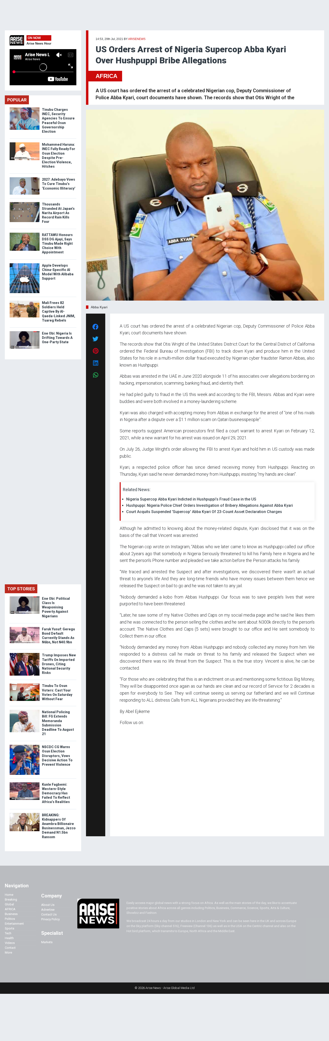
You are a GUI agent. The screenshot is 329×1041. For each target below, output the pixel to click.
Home (9, 894)
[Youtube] (129, 825)
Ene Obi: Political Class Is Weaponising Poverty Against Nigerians (56, 607)
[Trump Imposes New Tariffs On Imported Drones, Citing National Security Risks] (24, 654)
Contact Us (49, 914)
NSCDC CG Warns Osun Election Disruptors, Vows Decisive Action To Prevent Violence (57, 755)
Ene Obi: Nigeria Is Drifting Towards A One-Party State (57, 337)
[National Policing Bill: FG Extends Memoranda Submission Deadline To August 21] (24, 711)
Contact (10, 947)
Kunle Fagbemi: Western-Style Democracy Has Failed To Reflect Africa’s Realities (56, 793)
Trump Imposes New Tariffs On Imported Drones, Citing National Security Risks (59, 664)
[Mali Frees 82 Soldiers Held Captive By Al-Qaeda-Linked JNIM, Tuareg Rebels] (24, 301)
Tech (8, 933)
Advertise (47, 909)
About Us (47, 905)
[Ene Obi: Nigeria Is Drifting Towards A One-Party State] (24, 332)
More (8, 952)
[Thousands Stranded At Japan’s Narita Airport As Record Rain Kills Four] (24, 203)
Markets (47, 942)
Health (9, 938)
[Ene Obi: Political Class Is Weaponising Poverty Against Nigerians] (24, 597)
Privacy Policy (50, 919)
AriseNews (136, 39)
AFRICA (106, 76)
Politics (10, 919)
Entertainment (14, 923)
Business (11, 914)
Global (9, 904)
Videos (10, 943)
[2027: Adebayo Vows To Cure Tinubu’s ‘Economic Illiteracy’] (24, 178)
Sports (9, 928)
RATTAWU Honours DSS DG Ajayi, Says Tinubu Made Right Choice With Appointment (57, 243)
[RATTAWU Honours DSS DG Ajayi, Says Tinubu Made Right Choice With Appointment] (24, 233)
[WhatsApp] (127, 825)
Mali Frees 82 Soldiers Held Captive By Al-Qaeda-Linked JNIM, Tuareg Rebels (58, 311)
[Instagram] (125, 825)
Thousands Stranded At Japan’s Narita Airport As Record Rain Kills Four (58, 213)
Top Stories (21, 588)
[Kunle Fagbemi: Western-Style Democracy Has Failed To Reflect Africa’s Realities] (24, 783)
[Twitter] (122, 825)
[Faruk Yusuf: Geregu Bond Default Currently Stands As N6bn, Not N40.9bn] (24, 628)
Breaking (11, 899)
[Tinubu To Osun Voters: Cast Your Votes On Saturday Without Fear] (24, 684)
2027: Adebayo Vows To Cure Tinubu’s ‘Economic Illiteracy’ (58, 184)
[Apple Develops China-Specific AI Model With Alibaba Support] (24, 264)
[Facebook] (120, 825)
